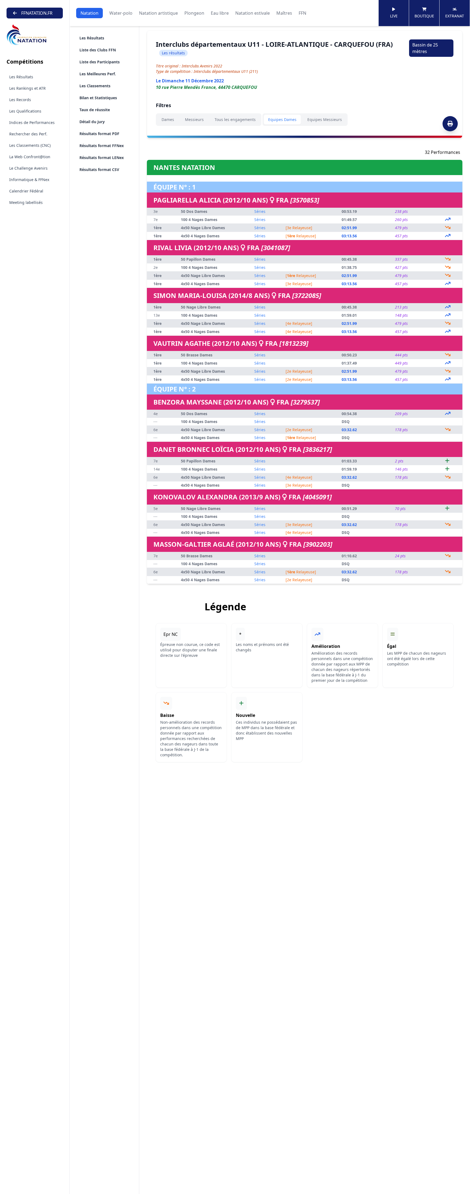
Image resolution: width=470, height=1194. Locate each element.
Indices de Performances (32, 122)
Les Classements (94, 85)
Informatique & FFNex (29, 179)
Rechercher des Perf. (28, 133)
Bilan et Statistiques (98, 97)
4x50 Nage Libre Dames (203, 227)
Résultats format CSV (99, 169)
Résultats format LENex (101, 157)
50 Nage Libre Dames (201, 307)
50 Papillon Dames (198, 259)
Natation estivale (252, 13)
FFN (302, 13)
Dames (168, 119)
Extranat (454, 15)
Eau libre (220, 13)
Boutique (424, 15)
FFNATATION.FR (36, 13)
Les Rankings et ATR (27, 88)
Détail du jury (92, 121)
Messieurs (194, 119)
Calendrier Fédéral (26, 191)
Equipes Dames (282, 119)
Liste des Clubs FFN (97, 49)
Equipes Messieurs (324, 119)
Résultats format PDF (99, 133)
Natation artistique (158, 13)
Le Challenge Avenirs (28, 168)
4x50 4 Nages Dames (200, 235)
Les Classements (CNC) (30, 145)
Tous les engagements (235, 119)
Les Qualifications (25, 111)
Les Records (20, 99)
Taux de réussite (94, 109)
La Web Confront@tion (29, 156)
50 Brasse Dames (196, 354)
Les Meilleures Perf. (97, 73)
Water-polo (120, 13)
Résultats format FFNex (101, 145)
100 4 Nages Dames (199, 219)
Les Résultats (21, 76)
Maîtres (284, 13)
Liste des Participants (99, 61)
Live (394, 15)
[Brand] (35, 35)
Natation (89, 13)
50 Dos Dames (194, 211)
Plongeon (194, 13)
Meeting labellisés (26, 202)
